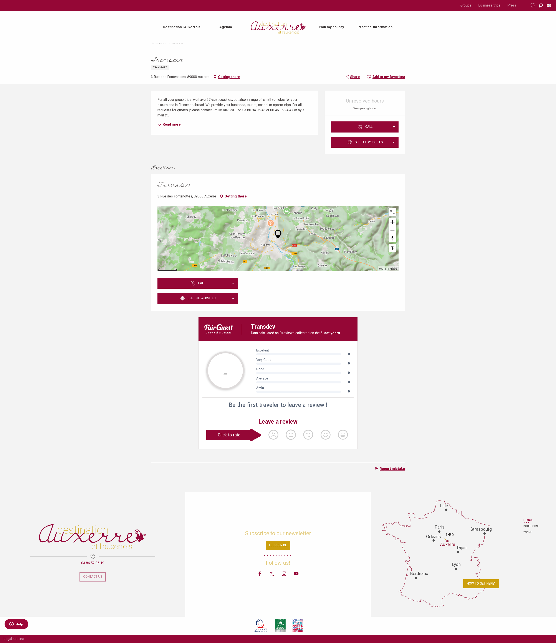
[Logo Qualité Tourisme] (261, 626)
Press (512, 5)
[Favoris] (533, 5)
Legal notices (13, 639)
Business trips (489, 5)
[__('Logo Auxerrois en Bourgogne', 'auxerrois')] (92, 536)
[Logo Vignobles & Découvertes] (280, 626)
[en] (549, 5)
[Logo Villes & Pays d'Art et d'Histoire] (297, 626)
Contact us (92, 576)
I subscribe (278, 545)
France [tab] (528, 520)
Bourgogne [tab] (528, 526)
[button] (540, 5)
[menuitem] (181, 27)
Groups (465, 5)
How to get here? (481, 583)
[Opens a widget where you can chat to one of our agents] (16, 624)
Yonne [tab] (527, 532)
